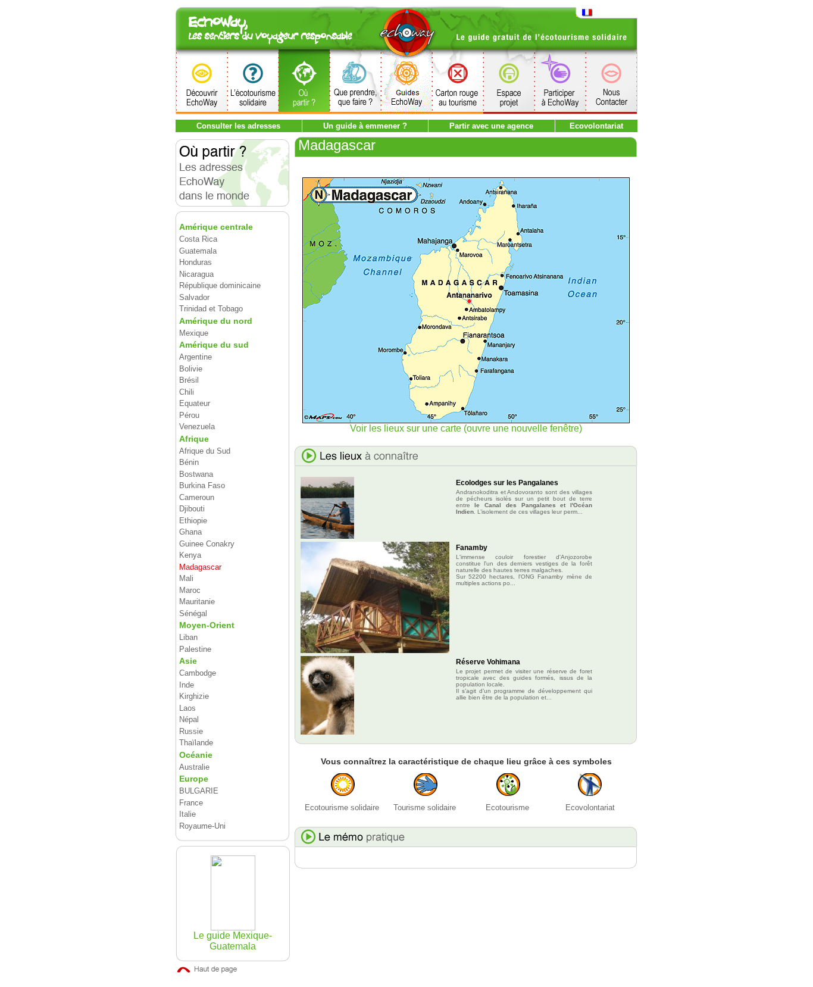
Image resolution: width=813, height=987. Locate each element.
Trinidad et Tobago (211, 308)
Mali (186, 578)
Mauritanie (197, 601)
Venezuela (197, 426)
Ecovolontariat (596, 125)
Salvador (194, 297)
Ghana (190, 531)
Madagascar (200, 567)
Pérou (189, 415)
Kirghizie (194, 696)
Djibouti (192, 508)
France (191, 802)
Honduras (195, 262)
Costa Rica (198, 239)
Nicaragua (196, 274)
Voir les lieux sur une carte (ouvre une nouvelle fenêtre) (466, 428)
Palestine (195, 649)
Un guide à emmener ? (365, 125)
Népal (189, 719)
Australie (194, 767)
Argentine (195, 356)
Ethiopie (193, 520)
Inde (186, 684)
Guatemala (198, 250)
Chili (186, 392)
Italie (187, 814)
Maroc (190, 590)
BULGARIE (198, 790)
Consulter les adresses (238, 125)
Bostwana (196, 474)
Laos (187, 708)
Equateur (194, 403)
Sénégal (193, 613)
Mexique (193, 333)
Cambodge (197, 673)
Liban (188, 637)
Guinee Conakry (206, 543)
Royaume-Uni (202, 826)
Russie (191, 731)
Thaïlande (196, 742)
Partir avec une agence (491, 125)
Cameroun (196, 497)
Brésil (189, 380)
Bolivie (190, 368)
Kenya (190, 555)
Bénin (189, 462)
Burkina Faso (202, 485)
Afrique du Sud (204, 450)
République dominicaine (220, 285)
